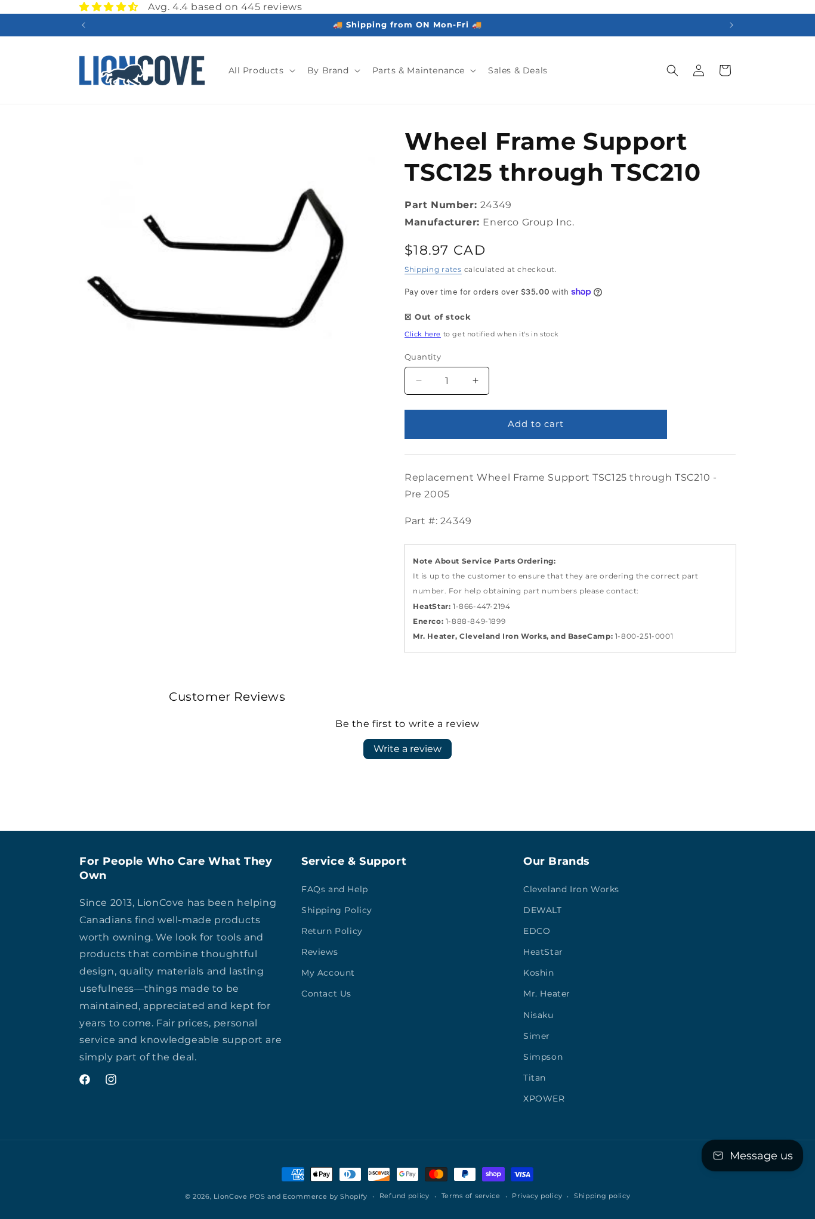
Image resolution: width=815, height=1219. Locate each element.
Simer (536, 1036)
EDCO (536, 931)
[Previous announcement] (83, 25)
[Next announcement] (731, 25)
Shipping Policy (336, 910)
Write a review (407, 748)
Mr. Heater (546, 993)
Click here (423, 334)
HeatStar (543, 951)
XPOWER (544, 1098)
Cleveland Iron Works (571, 889)
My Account (328, 972)
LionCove (231, 1196)
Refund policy (404, 1196)
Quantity (423, 356)
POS (257, 1196)
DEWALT (542, 910)
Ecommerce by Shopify (325, 1196)
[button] (260, 70)
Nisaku (538, 1015)
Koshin (538, 972)
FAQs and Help (334, 889)
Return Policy (332, 931)
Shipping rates (433, 269)
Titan (534, 1077)
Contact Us (326, 993)
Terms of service (471, 1196)
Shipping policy (602, 1196)
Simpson (543, 1056)
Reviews (319, 951)
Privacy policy (537, 1196)
